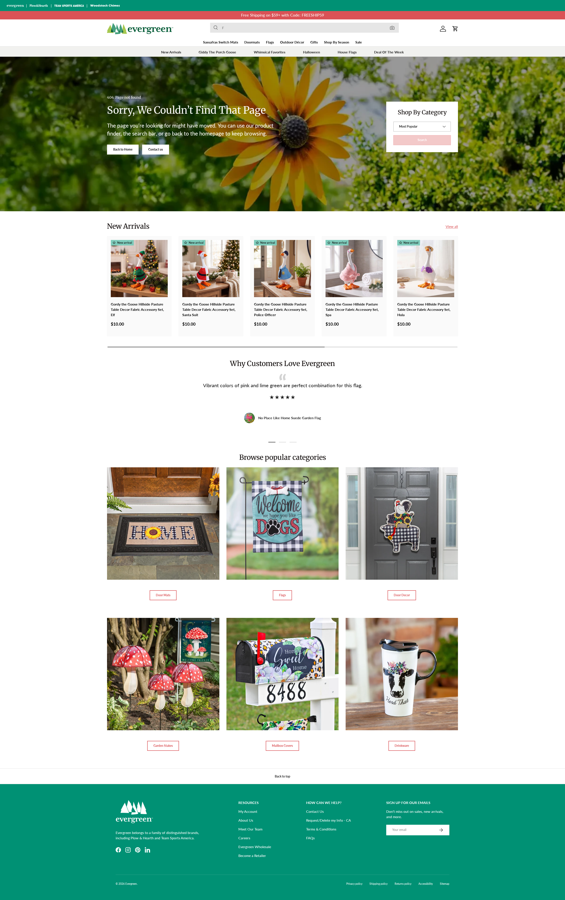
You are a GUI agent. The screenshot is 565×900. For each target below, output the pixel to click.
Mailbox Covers (282, 745)
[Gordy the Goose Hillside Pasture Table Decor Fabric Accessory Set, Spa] (354, 268)
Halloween (311, 52)
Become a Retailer (252, 855)
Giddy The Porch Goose (217, 52)
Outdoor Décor (292, 42)
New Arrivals (171, 52)
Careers (244, 838)
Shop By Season (336, 42)
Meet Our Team (250, 829)
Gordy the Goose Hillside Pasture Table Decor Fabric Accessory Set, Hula (423, 309)
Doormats (252, 42)
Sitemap (444, 883)
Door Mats (163, 595)
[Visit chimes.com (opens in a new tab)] (105, 5)
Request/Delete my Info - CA (328, 820)
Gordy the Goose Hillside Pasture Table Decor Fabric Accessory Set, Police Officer (280, 309)
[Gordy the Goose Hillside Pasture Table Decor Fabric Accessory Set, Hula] (425, 268)
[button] (455, 29)
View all (452, 226)
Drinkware (402, 745)
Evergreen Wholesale (254, 847)
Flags (270, 42)
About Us (245, 820)
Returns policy (403, 883)
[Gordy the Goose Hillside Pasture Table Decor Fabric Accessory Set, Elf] (139, 268)
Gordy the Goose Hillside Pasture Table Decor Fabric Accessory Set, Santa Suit (208, 309)
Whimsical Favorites (269, 52)
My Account (247, 811)
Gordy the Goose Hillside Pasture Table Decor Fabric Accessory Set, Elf (137, 309)
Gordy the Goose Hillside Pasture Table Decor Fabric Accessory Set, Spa (352, 309)
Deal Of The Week (389, 52)
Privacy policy (354, 883)
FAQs (310, 838)
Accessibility (425, 883)
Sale (358, 42)
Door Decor (402, 595)
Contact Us (315, 811)
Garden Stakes (163, 745)
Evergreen (131, 883)
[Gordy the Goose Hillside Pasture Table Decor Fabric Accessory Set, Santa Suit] (210, 268)
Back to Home (122, 149)
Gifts (314, 42)
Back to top (282, 776)
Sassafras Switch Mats (220, 42)
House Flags (347, 52)
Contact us (155, 149)
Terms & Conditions (321, 829)
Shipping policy (378, 883)
